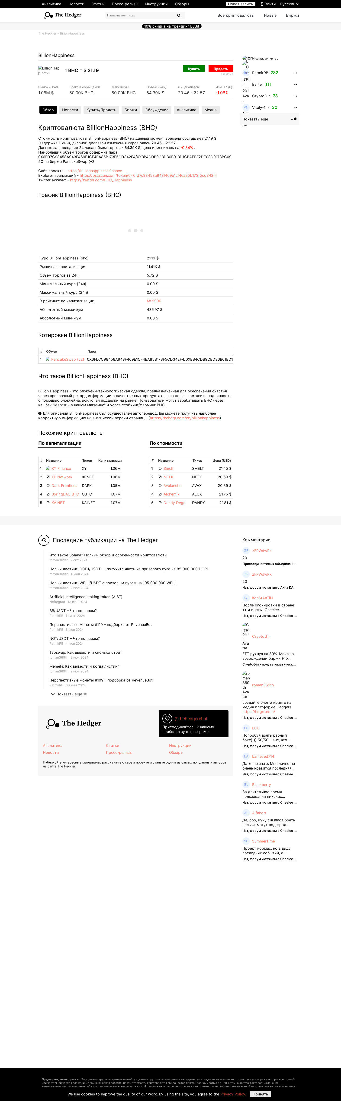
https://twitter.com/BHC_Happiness (101, 180)
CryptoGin (261, 636)
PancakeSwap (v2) (67, 359)
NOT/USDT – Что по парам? (75, 638)
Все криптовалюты (236, 15)
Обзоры (182, 4)
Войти (267, 4)
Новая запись (240, 4)
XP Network (61, 477)
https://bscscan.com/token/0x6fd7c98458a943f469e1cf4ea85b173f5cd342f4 (148, 175)
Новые (270, 15)
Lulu (255, 728)
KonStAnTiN (262, 598)
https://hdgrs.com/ (258, 711)
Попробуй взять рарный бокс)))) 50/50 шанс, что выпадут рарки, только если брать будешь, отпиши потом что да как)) (269, 737)
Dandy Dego (175, 502)
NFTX (168, 477)
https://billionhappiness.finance (95, 170)
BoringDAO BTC (65, 494)
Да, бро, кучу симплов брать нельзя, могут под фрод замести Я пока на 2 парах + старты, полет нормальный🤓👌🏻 (269, 822)
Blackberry (261, 784)
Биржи (292, 15)
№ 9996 (154, 301)
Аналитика (51, 4)
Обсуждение (156, 109)
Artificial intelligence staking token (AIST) (85, 596)
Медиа (211, 109)
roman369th (58, 560)
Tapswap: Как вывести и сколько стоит (85, 652)
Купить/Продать (101, 109)
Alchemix (172, 494)
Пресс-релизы (125, 4)
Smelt (169, 468)
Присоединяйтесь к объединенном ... (272, 564)
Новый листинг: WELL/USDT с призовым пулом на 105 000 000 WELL (113, 582)
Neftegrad (57, 602)
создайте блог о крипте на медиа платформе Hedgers (266, 704)
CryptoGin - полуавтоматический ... (271, 664)
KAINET (58, 502)
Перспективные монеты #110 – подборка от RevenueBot (100, 624)
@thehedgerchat (191, 718)
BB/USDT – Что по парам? (73, 610)
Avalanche (172, 485)
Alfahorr (259, 813)
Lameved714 (263, 756)
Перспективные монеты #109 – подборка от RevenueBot (101, 680)
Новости (76, 4)
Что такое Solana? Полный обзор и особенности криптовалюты (108, 555)
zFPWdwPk (262, 550)
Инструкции (156, 4)
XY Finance (61, 468)
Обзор (48, 109)
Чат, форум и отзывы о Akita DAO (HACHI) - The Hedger (286, 587)
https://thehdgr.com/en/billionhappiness (185, 418)
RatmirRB (56, 616)
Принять (260, 1094)
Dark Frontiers (64, 485)
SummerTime (263, 841)
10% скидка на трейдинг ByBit (171, 26)
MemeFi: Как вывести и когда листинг (84, 666)
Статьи (98, 4)
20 (244, 557)
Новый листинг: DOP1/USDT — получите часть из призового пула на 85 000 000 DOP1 (128, 569)
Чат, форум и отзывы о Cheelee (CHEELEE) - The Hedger (287, 616)
